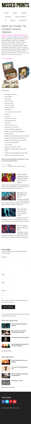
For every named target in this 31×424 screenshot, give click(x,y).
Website (4, 290)
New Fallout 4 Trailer (17, 380)
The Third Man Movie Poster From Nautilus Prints (22, 212)
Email (3, 282)
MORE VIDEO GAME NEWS (8, 387)
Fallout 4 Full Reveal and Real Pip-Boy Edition (20, 374)
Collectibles (10, 166)
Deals (15, 166)
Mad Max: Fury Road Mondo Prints (22, 195)
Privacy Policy (16, 407)
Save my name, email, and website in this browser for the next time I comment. (15, 301)
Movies (9, 164)
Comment (4, 257)
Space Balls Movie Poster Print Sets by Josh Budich (20, 345)
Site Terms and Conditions (7, 407)
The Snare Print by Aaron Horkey (20, 337)
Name (3, 274)
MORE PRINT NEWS (6, 351)
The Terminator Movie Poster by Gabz (22, 228)
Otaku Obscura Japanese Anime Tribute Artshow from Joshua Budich (22, 178)
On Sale (23, 166)
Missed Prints (15, 5)
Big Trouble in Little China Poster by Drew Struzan (19, 331)
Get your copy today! (7, 58)
